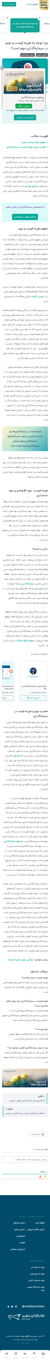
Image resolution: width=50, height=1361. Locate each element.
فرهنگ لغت (39, 1222)
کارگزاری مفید (25, 1336)
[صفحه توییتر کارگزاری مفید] (12, 1306)
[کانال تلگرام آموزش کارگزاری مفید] (8, 1306)
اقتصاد (22, 1242)
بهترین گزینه (38, 296)
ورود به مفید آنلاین (36, 1280)
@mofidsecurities (33, 1306)
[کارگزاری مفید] (26, 1319)
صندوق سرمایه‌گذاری (13, 841)
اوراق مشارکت (22, 640)
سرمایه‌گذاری (28, 583)
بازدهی (16, 755)
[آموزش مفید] (29, 4)
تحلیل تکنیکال (19, 1222)
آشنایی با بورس (42, 55)
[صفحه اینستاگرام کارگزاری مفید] (16, 1306)
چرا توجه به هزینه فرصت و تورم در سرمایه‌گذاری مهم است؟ (26, 23)
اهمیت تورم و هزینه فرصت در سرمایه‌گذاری (26, 147)
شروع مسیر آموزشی (25, 117)
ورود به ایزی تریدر (37, 1273)
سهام (31, 640)
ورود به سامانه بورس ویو (35, 1289)
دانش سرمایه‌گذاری (27, 55)
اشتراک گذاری (35, 1134)
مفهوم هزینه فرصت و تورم (34, 142)
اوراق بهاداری (31, 186)
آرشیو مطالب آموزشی (35, 1229)
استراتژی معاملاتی (17, 1249)
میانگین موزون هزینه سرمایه (21, 959)
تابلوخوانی (20, 1236)
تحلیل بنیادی (19, 1229)
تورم (41, 588)
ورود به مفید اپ (37, 1267)
